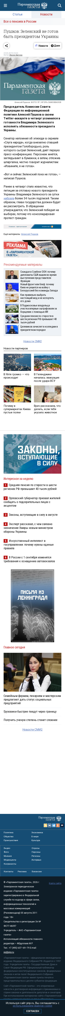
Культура (35, 840)
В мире (34, 836)
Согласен (32, 1011)
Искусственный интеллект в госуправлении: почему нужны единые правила (29, 544)
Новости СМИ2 (32, 341)
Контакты (8, 871)
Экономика (37, 832)
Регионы (36, 856)
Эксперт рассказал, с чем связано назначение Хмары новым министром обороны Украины (28, 527)
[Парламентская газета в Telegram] (54, 825)
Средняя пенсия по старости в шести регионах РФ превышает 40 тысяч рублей (30, 487)
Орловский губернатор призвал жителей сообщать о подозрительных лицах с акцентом (32, 501)
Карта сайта (55, 883)
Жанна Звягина (15, 55)
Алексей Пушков (29, 234)
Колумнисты (10, 864)
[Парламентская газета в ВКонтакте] (49, 825)
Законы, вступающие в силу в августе (33, 514)
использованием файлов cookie (32, 1005)
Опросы (36, 848)
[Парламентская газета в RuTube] (62, 825)
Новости (46, 14)
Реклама (22, 871)
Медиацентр (10, 860)
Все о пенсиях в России (20, 21)
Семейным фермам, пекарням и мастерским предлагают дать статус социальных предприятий (32, 699)
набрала (9, 198)
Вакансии (37, 871)
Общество (8, 836)
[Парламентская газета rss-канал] (45, 825)
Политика (8, 832)
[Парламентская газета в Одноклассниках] (58, 825)
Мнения (8, 856)
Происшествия (11, 840)
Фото (6, 852)
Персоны (36, 852)
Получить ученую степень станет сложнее (30, 720)
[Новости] (41, 46)
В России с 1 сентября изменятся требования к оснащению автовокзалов (29, 559)
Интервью (36, 860)
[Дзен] (55, 46)
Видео (7, 848)
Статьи (17, 14)
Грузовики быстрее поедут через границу (30, 711)
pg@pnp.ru (9, 952)
